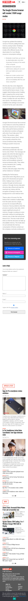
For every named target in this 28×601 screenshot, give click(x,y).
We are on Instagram (14, 252)
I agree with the (10, 307)
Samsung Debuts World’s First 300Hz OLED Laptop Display (13, 540)
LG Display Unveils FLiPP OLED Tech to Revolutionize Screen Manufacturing (14, 549)
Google (14, 6)
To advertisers (8, 586)
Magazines (20, 588)
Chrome (9, 6)
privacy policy (14, 307)
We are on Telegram (13, 256)
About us (8, 584)
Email (4, 299)
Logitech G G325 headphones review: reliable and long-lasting (13, 492)
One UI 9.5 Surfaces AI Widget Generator (11, 544)
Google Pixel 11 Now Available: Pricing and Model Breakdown (13, 554)
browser (4, 6)
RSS (19, 589)
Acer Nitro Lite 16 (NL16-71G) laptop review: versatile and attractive (12, 483)
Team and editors (9, 587)
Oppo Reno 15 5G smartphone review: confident (13, 488)
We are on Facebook (14, 248)
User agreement (9, 590)
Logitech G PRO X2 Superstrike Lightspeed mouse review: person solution (13, 472)
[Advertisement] (14, 338)
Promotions (20, 586)
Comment (5, 275)
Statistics (7, 589)
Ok (14, 598)
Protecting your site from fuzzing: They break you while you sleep (13, 477)
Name (5, 293)
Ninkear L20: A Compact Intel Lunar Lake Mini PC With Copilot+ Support (13, 560)
